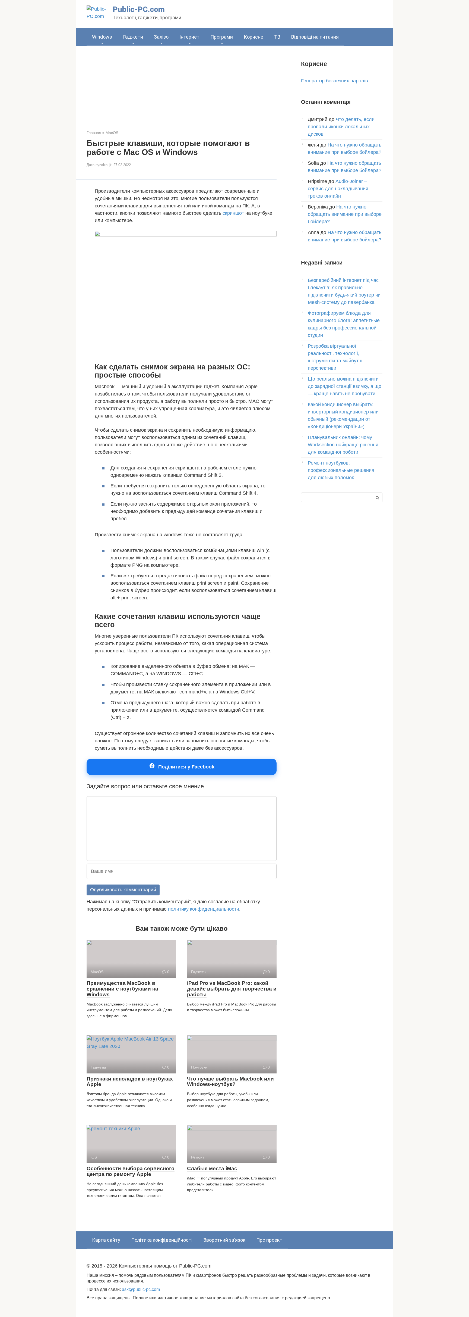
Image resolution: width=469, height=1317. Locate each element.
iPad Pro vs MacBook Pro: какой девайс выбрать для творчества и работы (232, 988)
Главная (94, 132)
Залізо (161, 37)
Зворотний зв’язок (224, 1240)
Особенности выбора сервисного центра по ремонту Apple (131, 1171)
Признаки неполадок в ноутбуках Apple (130, 1081)
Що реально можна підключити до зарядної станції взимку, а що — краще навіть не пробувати (344, 386)
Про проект (269, 1240)
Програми (221, 37)
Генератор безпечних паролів (334, 80)
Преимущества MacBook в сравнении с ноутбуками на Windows (122, 988)
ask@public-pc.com (141, 1289)
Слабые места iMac (212, 1168)
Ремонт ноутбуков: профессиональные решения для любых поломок (341, 470)
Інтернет (189, 37)
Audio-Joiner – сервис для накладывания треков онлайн (338, 189)
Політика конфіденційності (161, 1240)
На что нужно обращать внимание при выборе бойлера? (345, 214)
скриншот (233, 213)
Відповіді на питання (315, 37)
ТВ (277, 37)
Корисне (253, 37)
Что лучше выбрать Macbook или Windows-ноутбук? (230, 1081)
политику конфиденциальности (203, 909)
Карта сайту (106, 1240)
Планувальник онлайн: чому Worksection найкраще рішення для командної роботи (343, 445)
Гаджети (133, 37)
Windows (102, 37)
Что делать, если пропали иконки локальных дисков (341, 127)
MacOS (112, 132)
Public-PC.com (139, 9)
